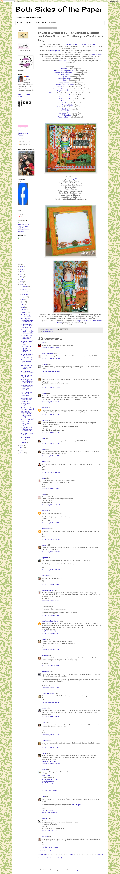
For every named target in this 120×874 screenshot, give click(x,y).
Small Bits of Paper (48, 810)
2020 (22, 266)
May (23, 304)
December (24, 286)
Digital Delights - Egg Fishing (27, 376)
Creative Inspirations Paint (64, 73)
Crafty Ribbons (66, 101)
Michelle (45, 655)
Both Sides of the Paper (59, 9)
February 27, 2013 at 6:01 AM (50, 649)
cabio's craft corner (48, 693)
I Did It (58, 107)
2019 (21, 269)
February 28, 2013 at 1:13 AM (50, 716)
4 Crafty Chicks (67, 105)
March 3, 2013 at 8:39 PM (49, 831)
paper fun (45, 558)
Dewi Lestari (46, 529)
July (22, 299)
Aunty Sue (45, 740)
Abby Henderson (23, 224)
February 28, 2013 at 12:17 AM (51, 702)
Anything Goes (64, 113)
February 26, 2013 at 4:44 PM (51, 472)
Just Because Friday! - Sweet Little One (27, 408)
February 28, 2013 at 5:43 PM (50, 747)
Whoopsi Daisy (63, 117)
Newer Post (42, 854)
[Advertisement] (23, 251)
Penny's (64, 81)
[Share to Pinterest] (67, 329)
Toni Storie (21, 231)
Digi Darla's (66, 109)
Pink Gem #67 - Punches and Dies (27, 372)
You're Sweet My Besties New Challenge (26, 394)
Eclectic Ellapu (66, 111)
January (24, 442)
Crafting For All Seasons (65, 85)
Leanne (44, 545)
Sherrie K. (45, 420)
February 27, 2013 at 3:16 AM (50, 601)
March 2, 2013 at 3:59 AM (49, 791)
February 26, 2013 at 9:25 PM (51, 552)
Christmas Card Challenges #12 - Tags (27, 361)
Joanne (44, 708)
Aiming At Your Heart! (26, 404)
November (24, 289)
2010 (21, 450)
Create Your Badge (21, 206)
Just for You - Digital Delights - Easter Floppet (27, 320)
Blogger (77, 870)
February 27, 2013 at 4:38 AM (50, 633)
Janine (44, 377)
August (23, 297)
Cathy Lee (45, 462)
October (24, 292)
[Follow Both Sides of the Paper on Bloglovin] (23, 127)
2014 (21, 282)
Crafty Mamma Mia (48, 590)
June (23, 302)
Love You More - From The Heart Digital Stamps (27, 381)
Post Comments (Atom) (54, 858)
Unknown (45, 407)
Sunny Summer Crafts (49, 761)
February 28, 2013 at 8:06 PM (51, 763)
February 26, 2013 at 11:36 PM (51, 570)
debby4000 (45, 576)
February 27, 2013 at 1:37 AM (50, 584)
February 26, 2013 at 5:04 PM (51, 505)
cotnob (44, 639)
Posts (22, 141)
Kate (43, 797)
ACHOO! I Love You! (27, 419)
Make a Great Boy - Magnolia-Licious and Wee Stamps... (27, 325)
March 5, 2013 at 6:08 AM (50, 847)
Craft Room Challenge (61, 89)
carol (43, 438)
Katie (27, 76)
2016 (21, 277)
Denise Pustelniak (48, 353)
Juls (43, 342)
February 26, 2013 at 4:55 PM (50, 488)
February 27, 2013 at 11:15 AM (50, 666)
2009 (22, 453)
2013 (21, 284)
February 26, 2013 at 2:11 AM (50, 347)
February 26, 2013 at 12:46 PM (51, 358)
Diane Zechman (23, 226)
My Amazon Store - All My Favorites (41, 23)
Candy (44, 494)
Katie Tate (20, 181)
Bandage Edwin (56, 51)
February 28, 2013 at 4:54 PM (51, 734)
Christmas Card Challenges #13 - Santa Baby (27, 337)
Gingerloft (63, 97)
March (23, 309)
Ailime (64, 870)
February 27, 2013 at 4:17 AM (50, 615)
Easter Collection (96, 55)
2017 (21, 274)
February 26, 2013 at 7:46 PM (51, 539)
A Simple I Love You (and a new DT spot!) (27, 423)
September (25, 294)
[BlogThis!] (62, 329)
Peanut (44, 753)
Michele (44, 364)
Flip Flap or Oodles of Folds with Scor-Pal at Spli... (27, 355)
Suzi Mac (45, 836)
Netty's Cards (46, 775)
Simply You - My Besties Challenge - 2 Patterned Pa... (27, 331)
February (24, 312)
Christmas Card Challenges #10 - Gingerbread (27, 429)
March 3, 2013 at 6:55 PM (49, 812)
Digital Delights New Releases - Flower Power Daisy (26, 414)
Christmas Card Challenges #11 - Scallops (27, 399)
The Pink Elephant (64, 75)
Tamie (44, 393)
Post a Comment (45, 851)
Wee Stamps (63, 61)
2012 (21, 445)
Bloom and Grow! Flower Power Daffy (27, 342)
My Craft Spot (66, 115)
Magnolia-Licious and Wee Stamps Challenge (81, 45)
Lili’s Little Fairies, (48, 781)
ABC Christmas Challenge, (50, 779)
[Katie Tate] (23, 205)
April (23, 307)
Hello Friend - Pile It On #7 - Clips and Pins (27, 367)
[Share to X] (64, 329)
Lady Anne (64, 77)
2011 (21, 448)
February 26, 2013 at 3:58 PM (51, 456)
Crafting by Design (64, 79)
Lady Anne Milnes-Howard (50, 621)
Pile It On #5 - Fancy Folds (27, 434)
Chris (43, 722)
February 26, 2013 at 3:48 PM (51, 443)
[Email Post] (58, 329)
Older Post (99, 854)
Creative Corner (64, 103)
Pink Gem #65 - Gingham (26, 438)
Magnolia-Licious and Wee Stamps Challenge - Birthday (27, 387)
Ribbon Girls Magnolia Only (64, 71)
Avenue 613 (64, 69)
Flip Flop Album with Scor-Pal (26, 315)
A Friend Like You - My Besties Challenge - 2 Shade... (27, 349)
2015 (21, 279)
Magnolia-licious (48, 331)
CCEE (51, 93)
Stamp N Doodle (64, 83)
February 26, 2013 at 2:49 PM (51, 414)
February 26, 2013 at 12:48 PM (51, 371)
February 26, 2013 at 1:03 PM (51, 402)
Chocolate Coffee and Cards (63, 99)
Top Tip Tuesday (63, 91)
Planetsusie (45, 671)
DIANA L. (44, 818)
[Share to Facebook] (65, 329)
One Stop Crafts (65, 95)
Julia (43, 478)
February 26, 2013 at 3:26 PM (51, 432)
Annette (44, 769)
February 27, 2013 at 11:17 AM (50, 688)
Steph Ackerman (23, 230)
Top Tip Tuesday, (47, 783)
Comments (24, 144)
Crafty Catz (60, 87)
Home (19, 23)
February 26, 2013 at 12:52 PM (51, 387)
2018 (21, 272)
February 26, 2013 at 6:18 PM (50, 523)
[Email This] (61, 329)
